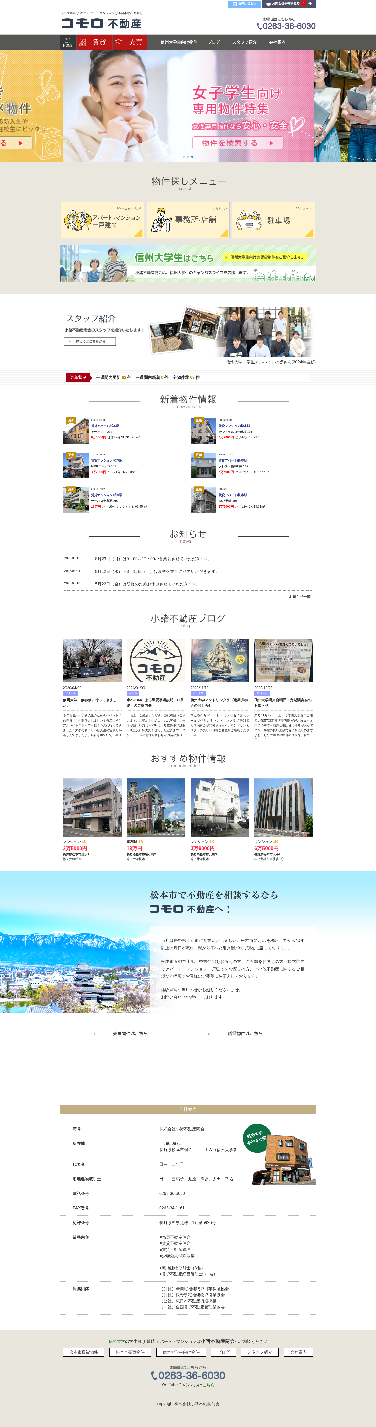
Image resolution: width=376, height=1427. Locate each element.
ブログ (214, 42)
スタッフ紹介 (244, 42)
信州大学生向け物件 (179, 42)
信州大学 (117, 1341)
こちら (208, 1385)
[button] (10, 108)
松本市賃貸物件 (83, 1352)
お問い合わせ (247, 3)
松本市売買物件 (130, 1352)
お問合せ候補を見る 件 (292, 3)
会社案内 (277, 42)
